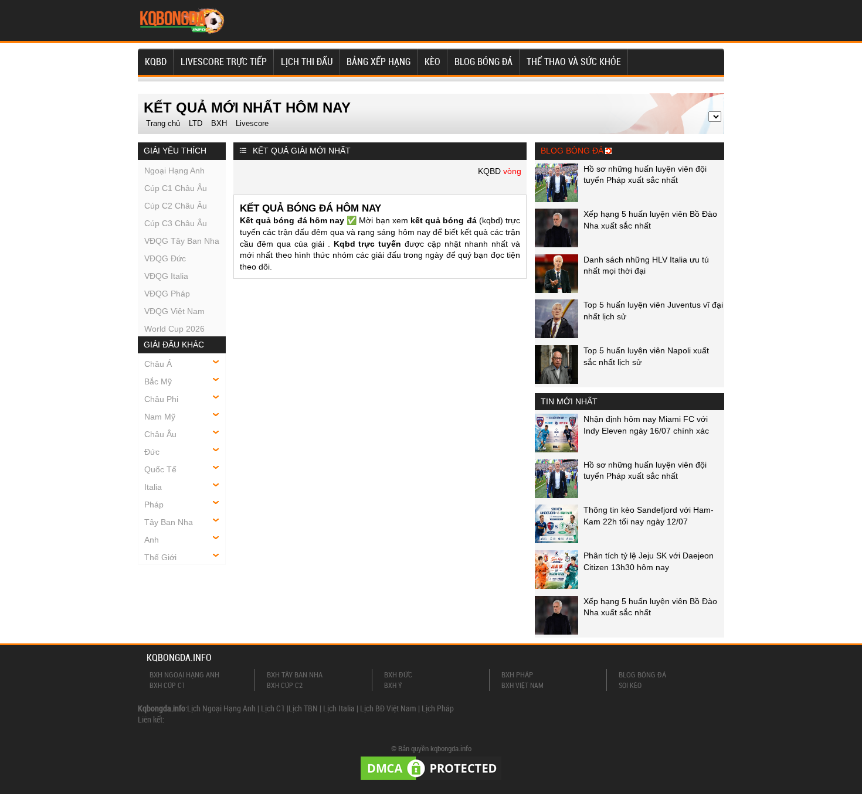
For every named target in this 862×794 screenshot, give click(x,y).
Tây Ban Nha (168, 522)
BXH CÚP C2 (285, 685)
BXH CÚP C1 (167, 685)
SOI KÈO (630, 685)
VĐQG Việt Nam (174, 311)
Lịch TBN (303, 708)
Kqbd (156, 61)
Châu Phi (161, 399)
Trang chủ (163, 123)
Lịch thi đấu (306, 61)
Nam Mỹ (159, 416)
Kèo (432, 61)
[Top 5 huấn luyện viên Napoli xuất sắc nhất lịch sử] (556, 381)
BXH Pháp (517, 674)
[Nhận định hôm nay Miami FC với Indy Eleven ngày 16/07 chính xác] (556, 449)
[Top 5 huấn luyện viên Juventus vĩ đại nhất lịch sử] (556, 335)
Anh (151, 539)
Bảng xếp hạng (378, 61)
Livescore (252, 123)
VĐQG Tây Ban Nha (181, 241)
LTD (195, 123)
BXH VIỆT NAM (522, 685)
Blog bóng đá (483, 61)
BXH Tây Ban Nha (295, 674)
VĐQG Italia (166, 276)
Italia (153, 487)
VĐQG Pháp (167, 293)
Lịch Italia (339, 708)
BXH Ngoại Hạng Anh (184, 674)
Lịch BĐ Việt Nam (388, 708)
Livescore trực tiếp (224, 61)
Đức (151, 451)
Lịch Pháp (438, 708)
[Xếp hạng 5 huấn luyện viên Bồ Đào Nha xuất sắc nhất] (556, 244)
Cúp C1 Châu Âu (175, 188)
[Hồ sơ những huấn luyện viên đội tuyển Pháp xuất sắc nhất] (556, 199)
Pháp (154, 504)
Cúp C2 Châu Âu (175, 205)
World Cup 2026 (174, 328)
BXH (219, 123)
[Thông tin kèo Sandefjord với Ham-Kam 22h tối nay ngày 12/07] (556, 540)
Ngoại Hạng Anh (174, 170)
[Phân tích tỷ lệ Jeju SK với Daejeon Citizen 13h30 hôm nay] (556, 586)
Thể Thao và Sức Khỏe (574, 61)
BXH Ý (393, 685)
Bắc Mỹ (158, 381)
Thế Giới (160, 557)
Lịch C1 (273, 708)
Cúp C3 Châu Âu (175, 223)
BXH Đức (398, 674)
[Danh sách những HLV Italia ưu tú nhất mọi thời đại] (556, 290)
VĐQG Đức (165, 258)
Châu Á (158, 364)
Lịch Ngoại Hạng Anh (221, 708)
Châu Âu (160, 434)
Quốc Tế (160, 469)
